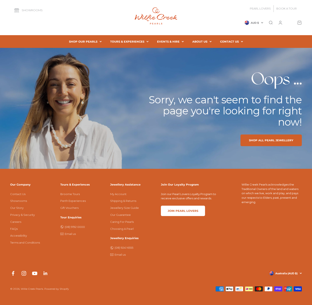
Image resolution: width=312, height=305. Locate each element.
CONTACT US (229, 41)
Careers (15, 221)
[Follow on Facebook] (13, 273)
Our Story (17, 207)
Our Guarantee (120, 214)
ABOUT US (199, 41)
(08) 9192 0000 (75, 227)
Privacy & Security (22, 214)
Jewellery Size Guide (124, 207)
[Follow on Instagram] (24, 273)
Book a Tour (286, 8)
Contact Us (17, 194)
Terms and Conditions (25, 242)
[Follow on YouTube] (35, 273)
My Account (118, 194)
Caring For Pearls (122, 221)
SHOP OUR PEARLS (83, 41)
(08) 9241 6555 (124, 247)
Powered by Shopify (56, 288)
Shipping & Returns (123, 200)
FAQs (14, 228)
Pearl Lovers (260, 8)
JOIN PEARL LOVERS (183, 210)
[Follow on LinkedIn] (45, 273)
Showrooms (32, 10)
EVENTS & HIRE (168, 41)
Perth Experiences (73, 200)
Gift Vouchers (69, 207)
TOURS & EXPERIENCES (127, 41)
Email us (70, 234)
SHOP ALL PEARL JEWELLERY (271, 140)
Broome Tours (70, 194)
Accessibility (18, 235)
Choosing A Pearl (122, 228)
